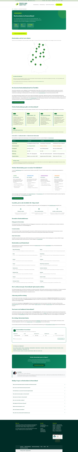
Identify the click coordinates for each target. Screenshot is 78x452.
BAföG (45, 313)
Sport (41, 350)
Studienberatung (36, 4)
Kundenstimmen (54, 0)
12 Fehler (22, 347)
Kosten (62, 347)
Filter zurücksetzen (61, 338)
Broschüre (49, 0)
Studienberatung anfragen (39, 365)
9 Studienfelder (26, 347)
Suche (56, 333)
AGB (47, 446)
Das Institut (43, 0)
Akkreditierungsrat (52, 205)
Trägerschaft (46, 333)
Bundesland (15, 333)
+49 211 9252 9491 (18, 0)
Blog (56, 0)
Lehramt (39, 350)
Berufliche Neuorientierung (50, 4)
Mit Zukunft (55, 347)
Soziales (29, 350)
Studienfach (38, 320)
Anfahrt (45, 446)
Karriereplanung (22, 314)
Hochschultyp (36, 333)
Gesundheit (25, 350)
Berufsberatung (42, 4)
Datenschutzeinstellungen (35, 446)
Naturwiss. (31, 350)
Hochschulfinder (39, 81)
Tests (14, 347)
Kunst (37, 350)
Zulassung (46, 347)
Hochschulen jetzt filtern (18, 198)
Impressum (21, 446)
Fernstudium (42, 347)
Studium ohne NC (38, 304)
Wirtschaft (18, 350)
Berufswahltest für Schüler (27, 195)
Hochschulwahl (51, 137)
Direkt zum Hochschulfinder (18, 102)
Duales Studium (37, 347)
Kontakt (61, 0)
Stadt (25, 333)
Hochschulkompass (42, 92)
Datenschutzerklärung (28, 446)
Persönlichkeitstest (32, 193)
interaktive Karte (37, 245)
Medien (35, 350)
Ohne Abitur (59, 347)
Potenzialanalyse (40, 193)
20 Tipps (16, 347)
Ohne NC (19, 347)
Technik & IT (22, 350)
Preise (46, 0)
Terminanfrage (59, 4)
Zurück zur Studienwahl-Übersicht (20, 33)
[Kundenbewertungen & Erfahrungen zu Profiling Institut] (57, 438)
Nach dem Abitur (29, 99)
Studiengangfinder (32, 347)
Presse (59, 0)
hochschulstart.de (15, 304)
